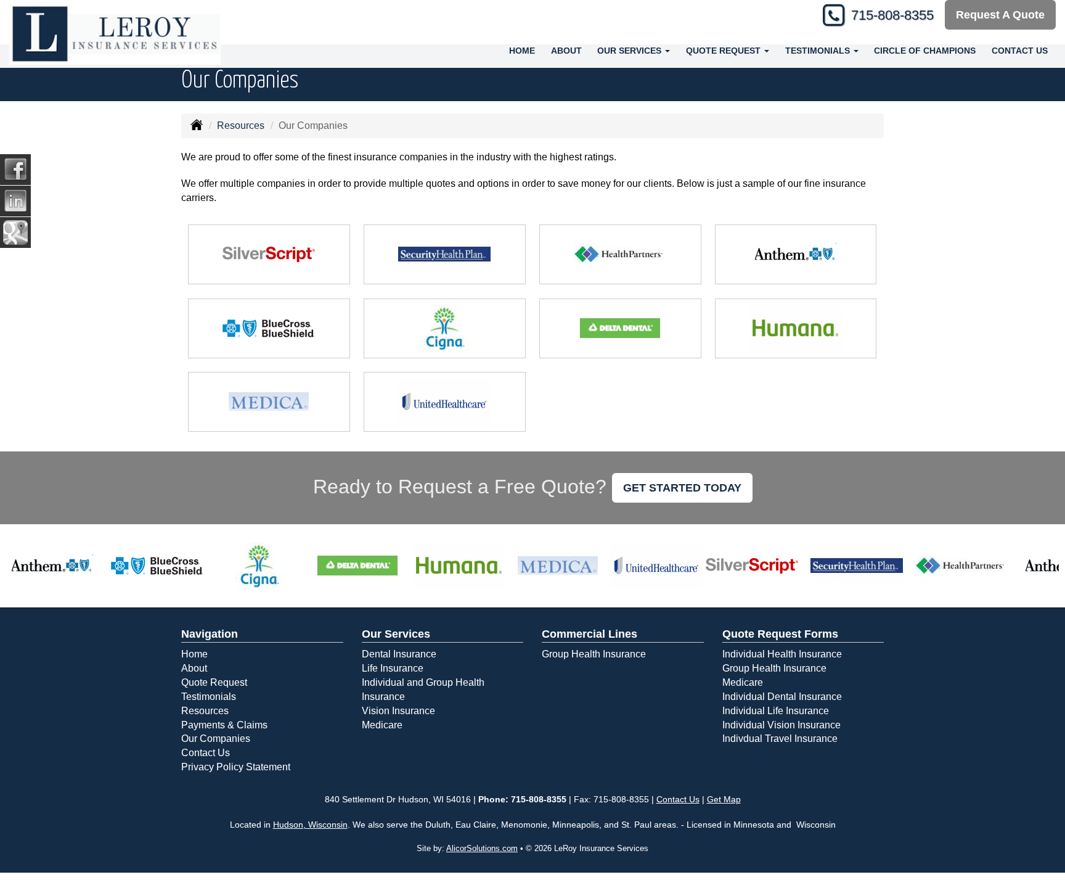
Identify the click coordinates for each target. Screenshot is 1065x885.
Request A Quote (1000, 15)
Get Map (724, 799)
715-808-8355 (892, 15)
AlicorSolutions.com (482, 848)
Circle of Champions (925, 51)
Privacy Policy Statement (235, 767)
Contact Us (1020, 51)
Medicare (382, 725)
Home (522, 51)
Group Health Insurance (594, 654)
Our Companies (215, 738)
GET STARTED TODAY (682, 488)
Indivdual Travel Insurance (780, 738)
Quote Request (214, 682)
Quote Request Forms (780, 634)
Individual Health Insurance (782, 654)
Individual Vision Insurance (781, 725)
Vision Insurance (398, 711)
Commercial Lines (589, 634)
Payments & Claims (224, 725)
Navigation (209, 634)
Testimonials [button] (818, 51)
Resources (240, 125)
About (566, 51)
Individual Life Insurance (775, 711)
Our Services (396, 634)
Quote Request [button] (724, 51)
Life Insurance (392, 668)
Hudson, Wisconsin (310, 824)
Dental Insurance (399, 654)
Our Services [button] (630, 51)
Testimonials (208, 696)
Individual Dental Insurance (782, 696)
